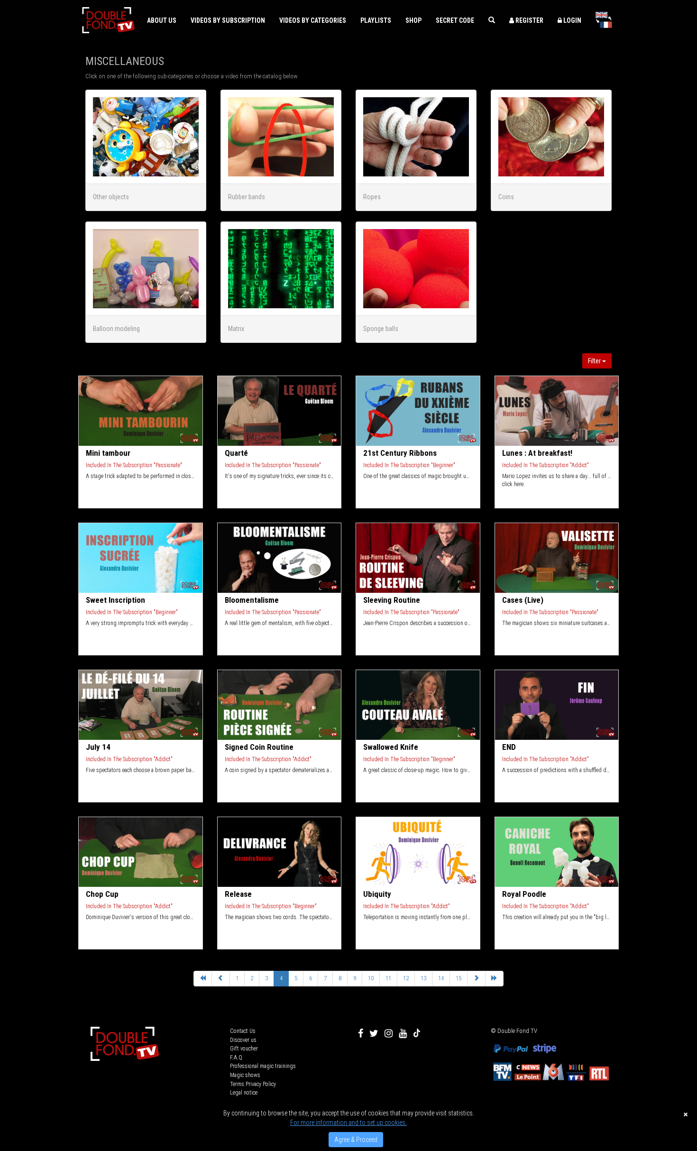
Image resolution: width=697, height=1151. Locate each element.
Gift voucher (244, 1048)
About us (161, 20)
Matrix (236, 328)
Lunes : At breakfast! (537, 453)
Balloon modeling (116, 328)
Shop (413, 20)
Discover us (243, 1040)
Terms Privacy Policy (253, 1084)
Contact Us (243, 1031)
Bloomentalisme (252, 600)
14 (441, 978)
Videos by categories (312, 20)
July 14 (98, 747)
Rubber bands (246, 197)
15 (458, 978)
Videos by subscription (228, 20)
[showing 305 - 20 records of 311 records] (494, 978)
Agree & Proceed (355, 1139)
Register (528, 20)
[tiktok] (417, 1033)
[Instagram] (388, 1033)
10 (371, 978)
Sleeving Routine (391, 600)
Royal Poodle (524, 894)
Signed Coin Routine (259, 747)
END (509, 747)
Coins (506, 197)
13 (423, 978)
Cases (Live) (522, 600)
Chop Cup (102, 894)
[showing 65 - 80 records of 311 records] (476, 978)
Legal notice (243, 1092)
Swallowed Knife (390, 747)
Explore (141, 410)
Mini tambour (108, 453)
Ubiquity (377, 894)
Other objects (111, 197)
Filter (595, 361)
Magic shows (245, 1075)
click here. (513, 484)
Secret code (455, 20)
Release (238, 894)
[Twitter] (374, 1033)
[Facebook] (361, 1033)
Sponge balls (380, 328)
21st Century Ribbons (400, 453)
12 (406, 978)
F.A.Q (236, 1057)
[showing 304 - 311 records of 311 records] (220, 978)
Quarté (236, 453)
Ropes (372, 197)
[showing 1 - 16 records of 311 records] (202, 978)
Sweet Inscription (115, 600)
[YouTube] (402, 1033)
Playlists (375, 20)
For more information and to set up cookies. (348, 1122)
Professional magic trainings (263, 1066)
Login (571, 20)
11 (388, 978)
